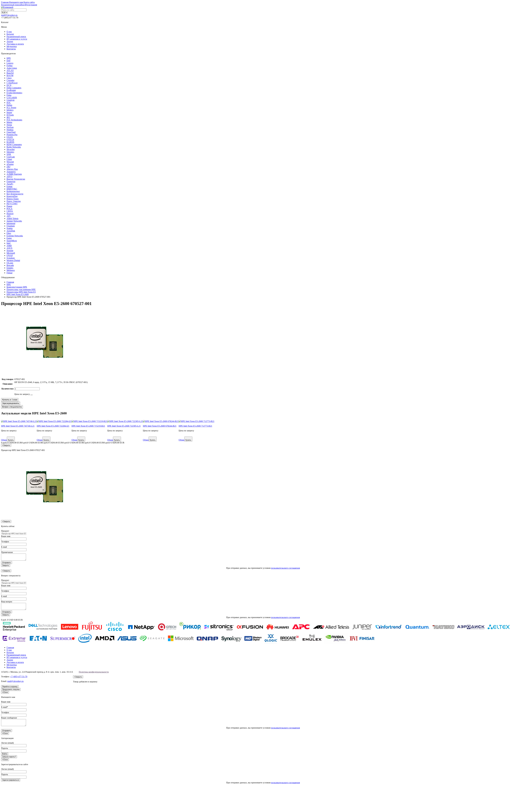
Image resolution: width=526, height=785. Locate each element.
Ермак (9, 186)
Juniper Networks (14, 221)
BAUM (10, 75)
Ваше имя (5, 536)
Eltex (9, 233)
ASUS (9, 248)
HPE (9, 58)
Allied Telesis (12, 218)
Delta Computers (14, 88)
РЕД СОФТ (12, 204)
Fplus (9, 95)
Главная (10, 647)
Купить (11, 440)
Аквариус (11, 171)
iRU (8, 117)
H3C (9, 102)
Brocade (10, 265)
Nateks (10, 228)
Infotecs (10, 110)
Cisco (9, 78)
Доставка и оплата (15, 44)
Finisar (9, 273)
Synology (11, 258)
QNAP (10, 255)
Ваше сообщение (9, 718)
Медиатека (12, 46)
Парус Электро (14, 201)
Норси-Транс (13, 199)
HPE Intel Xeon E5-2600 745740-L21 (18, 426)
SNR (9, 154)
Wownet (10, 162)
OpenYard (11, 132)
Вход (23, 5)
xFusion (10, 164)
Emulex (10, 268)
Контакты (11, 49)
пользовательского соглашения (285, 568)
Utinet (9, 159)
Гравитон (11, 181)
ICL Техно (11, 107)
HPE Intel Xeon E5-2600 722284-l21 (53, 426)
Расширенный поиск (16, 36)
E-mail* (4, 707)
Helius (9, 105)
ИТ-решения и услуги (17, 39)
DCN (9, 85)
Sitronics (10, 152)
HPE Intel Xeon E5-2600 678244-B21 (159, 426)
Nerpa (9, 125)
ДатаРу (10, 184)
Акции (10, 41)
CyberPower (12, 83)
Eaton (9, 238)
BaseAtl (10, 73)
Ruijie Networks (14, 147)
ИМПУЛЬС (12, 189)
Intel (8, 243)
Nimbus (10, 130)
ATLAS (10, 70)
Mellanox (11, 270)
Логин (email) (7, 743)
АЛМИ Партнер (14, 174)
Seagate (10, 250)
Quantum (11, 226)
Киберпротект (13, 191)
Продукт (5, 531)
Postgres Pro (12, 134)
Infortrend (11, 223)
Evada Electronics (14, 93)
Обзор (4, 440)
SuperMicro (12, 241)
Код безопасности (15, 194)
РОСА (9, 208)
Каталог (10, 34)
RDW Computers (14, 144)
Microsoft (11, 253)
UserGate (11, 157)
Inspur (9, 112)
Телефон (5, 541)
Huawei (10, 213)
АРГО (9, 176)
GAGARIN (12, 97)
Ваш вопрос (6, 601)
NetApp (10, 127)
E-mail (4, 547)
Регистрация (31, 5)
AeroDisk (11, 231)
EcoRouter (11, 90)
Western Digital (13, 260)
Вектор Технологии (16, 179)
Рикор (9, 206)
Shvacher (11, 149)
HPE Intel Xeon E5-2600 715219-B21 (88, 426)
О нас (9, 31)
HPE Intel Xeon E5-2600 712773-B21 (195, 426)
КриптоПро (12, 196)
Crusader (10, 80)
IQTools (10, 115)
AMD (9, 245)
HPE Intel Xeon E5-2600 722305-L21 (124, 426)
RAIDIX (10, 142)
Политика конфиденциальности (94, 672)
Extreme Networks (15, 236)
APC (9, 216)
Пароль (4, 748)
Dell (8, 60)
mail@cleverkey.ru (9, 15)
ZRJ (8, 167)
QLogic (10, 263)
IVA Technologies (14, 120)
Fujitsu (9, 65)
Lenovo (10, 63)
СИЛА (10, 211)
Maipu (9, 122)
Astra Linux (12, 68)
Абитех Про (12, 169)
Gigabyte (11, 100)
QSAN (10, 137)
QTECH (10, 139)
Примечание (7, 552)
